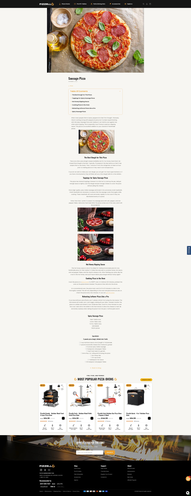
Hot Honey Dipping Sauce (80, 101)
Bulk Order (130, 477)
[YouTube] (49, 469)
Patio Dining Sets (78, 474)
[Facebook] (45, 469)
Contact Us (104, 477)
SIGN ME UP (110, 452)
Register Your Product (106, 474)
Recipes (130, 474)
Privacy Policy (76, 491)
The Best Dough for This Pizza (82, 95)
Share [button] (71, 86)
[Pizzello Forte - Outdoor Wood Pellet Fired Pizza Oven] (81, 395)
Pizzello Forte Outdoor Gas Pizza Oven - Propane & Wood (109, 414)
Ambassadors (131, 471)
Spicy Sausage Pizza (79, 112)
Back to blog (96, 368)
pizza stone (85, 282)
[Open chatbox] (188, 493)
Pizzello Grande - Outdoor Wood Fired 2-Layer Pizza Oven (52, 414)
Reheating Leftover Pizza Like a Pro (84, 108)
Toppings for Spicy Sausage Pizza (83, 98)
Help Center (104, 468)
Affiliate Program (132, 480)
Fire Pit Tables (77, 471)
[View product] (63, 418)
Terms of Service (67, 491)
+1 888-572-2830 (44, 477)
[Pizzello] (55, 465)
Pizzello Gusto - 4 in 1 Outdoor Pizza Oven (137, 414)
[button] (63, 3)
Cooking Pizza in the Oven (81, 105)
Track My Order (105, 471)
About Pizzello (131, 468)
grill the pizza (110, 293)
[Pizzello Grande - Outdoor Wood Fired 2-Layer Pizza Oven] (52, 395)
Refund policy (48, 491)
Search (41, 491)
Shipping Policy (57, 491)
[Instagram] (41, 469)
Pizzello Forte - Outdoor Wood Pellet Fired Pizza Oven (80, 414)
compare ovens (146, 379)
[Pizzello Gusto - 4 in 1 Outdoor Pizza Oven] (138, 395)
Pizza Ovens (77, 468)
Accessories (77, 477)
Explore (76, 480)
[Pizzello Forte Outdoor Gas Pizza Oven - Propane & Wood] (109, 395)
